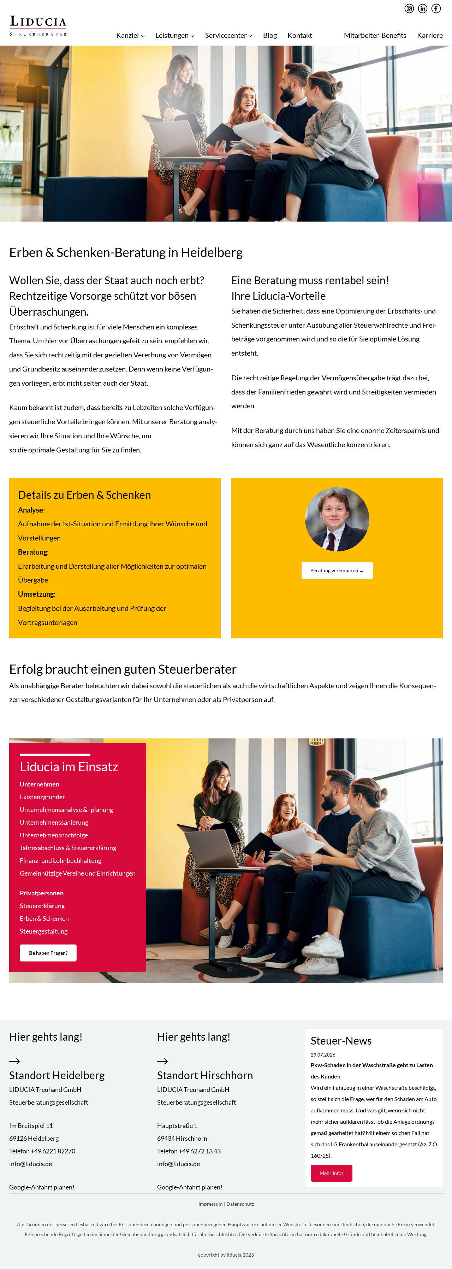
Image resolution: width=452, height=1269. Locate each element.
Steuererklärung (42, 906)
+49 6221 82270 (53, 1151)
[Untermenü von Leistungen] (192, 35)
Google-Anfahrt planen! (42, 1187)
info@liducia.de (30, 1164)
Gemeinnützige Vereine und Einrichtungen (78, 873)
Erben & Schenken (44, 918)
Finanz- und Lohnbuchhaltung (60, 860)
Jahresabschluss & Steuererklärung (68, 848)
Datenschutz (240, 1204)
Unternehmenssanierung (54, 822)
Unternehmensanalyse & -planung (66, 809)
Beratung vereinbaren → (337, 570)
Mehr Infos (332, 1173)
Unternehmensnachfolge (54, 835)
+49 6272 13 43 (200, 1151)
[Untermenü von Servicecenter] (250, 35)
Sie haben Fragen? (48, 953)
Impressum (211, 1204)
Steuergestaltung (43, 931)
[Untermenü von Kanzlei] (143, 35)
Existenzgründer (42, 797)
